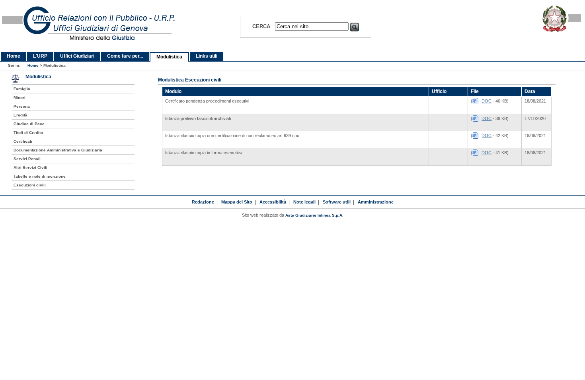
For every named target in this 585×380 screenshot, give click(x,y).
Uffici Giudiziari (77, 56)
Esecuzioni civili (30, 185)
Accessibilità (272, 202)
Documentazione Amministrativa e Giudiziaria (58, 150)
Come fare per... (125, 56)
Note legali (304, 202)
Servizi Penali (27, 159)
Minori (19, 97)
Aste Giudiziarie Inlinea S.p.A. (314, 215)
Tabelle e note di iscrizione (40, 176)
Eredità (20, 115)
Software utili (337, 202)
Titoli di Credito (28, 132)
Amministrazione (376, 202)
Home (13, 56)
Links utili (206, 56)
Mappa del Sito (236, 202)
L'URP (40, 56)
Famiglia (22, 89)
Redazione (203, 202)
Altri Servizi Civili (30, 167)
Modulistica (169, 57)
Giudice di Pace (29, 124)
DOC (486, 101)
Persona (22, 106)
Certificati (23, 141)
